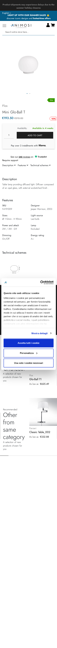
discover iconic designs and (28, 18)
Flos (4, 106)
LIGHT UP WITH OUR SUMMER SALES (27, 15)
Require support (10, 160)
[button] (6, 13)
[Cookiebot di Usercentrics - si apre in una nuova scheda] (41, 282)
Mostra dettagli (39, 333)
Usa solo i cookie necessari (28, 363)
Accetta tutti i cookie (28, 343)
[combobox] (28, 32)
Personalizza (27, 353)
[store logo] (20, 25)
